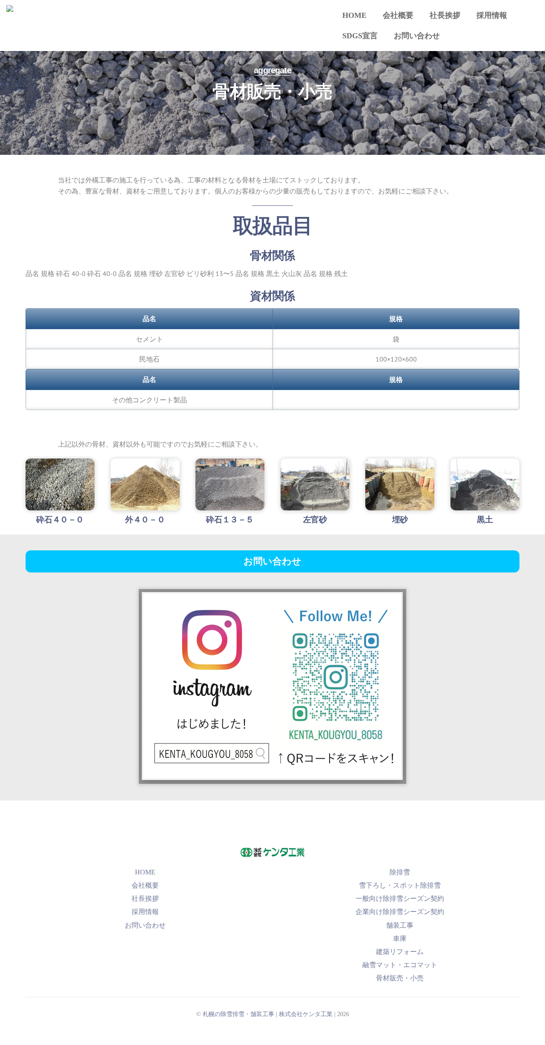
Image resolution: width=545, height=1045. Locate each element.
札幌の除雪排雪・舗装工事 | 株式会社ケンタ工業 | (269, 1014)
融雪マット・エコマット (399, 964)
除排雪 (400, 872)
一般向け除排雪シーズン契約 (400, 898)
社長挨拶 (445, 15)
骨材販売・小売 (400, 978)
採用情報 (491, 15)
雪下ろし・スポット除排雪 (400, 885)
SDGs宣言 (360, 35)
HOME (145, 872)
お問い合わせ (417, 35)
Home (354, 15)
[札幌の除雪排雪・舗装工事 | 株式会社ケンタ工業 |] (170, 14)
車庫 (400, 938)
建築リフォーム (400, 951)
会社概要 (398, 15)
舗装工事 (399, 925)
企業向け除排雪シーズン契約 (400, 911)
